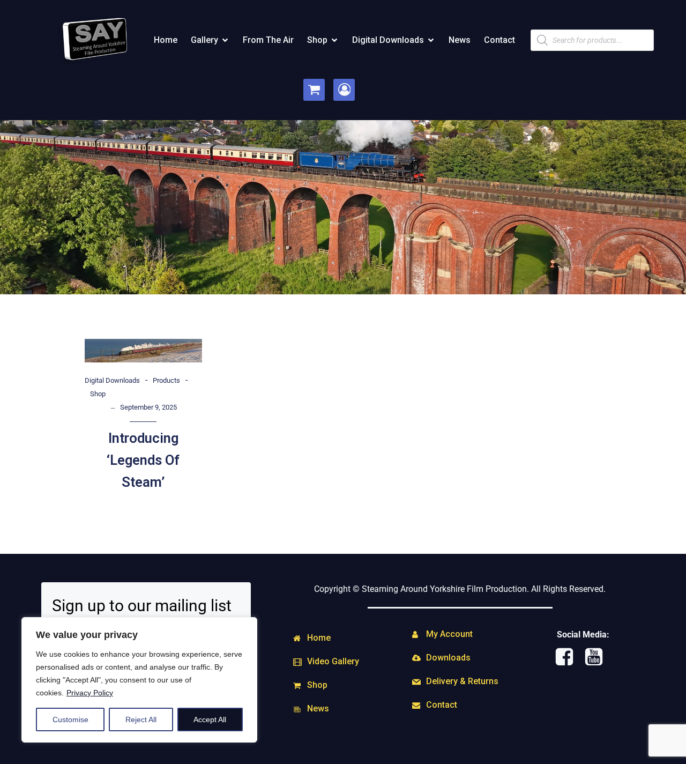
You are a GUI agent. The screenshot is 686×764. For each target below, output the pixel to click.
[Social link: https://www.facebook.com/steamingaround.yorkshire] (568, 657)
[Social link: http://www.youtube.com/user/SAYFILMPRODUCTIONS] (598, 657)
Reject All (140, 719)
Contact (499, 40)
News (460, 40)
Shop (98, 394)
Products (166, 380)
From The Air (268, 40)
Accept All (209, 719)
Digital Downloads (112, 380)
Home (165, 40)
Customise (70, 719)
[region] (139, 680)
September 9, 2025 (148, 407)
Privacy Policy (89, 692)
